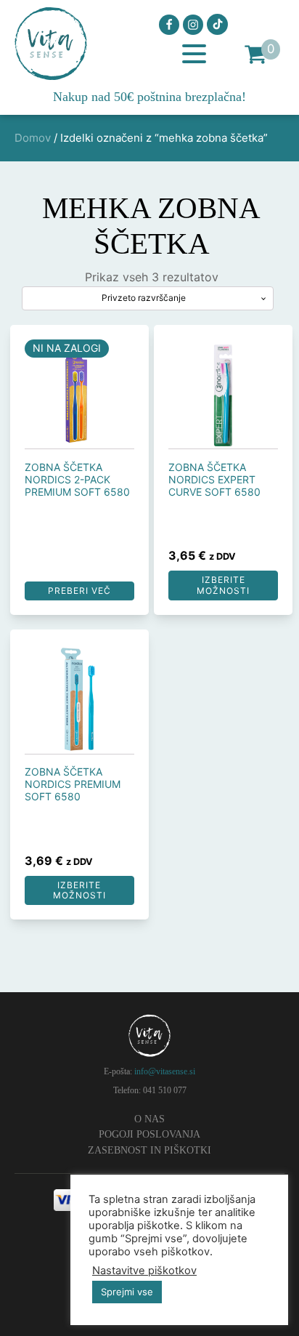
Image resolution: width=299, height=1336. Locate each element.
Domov (33, 138)
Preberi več (79, 590)
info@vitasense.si (164, 1071)
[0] (255, 53)
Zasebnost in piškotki (149, 1150)
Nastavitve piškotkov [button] (144, 1270)
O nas (149, 1119)
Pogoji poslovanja (149, 1134)
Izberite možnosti (223, 584)
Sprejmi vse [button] (127, 1291)
